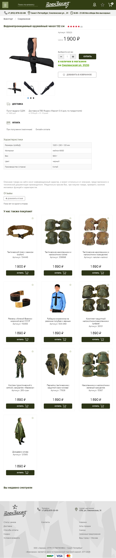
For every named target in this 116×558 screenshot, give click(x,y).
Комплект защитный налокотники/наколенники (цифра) (96, 321)
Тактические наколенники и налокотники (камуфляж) (96, 253)
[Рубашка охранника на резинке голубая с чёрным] (58, 298)
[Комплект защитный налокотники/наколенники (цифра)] (96, 298)
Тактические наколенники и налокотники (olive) (58, 253)
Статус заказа (10, 522)
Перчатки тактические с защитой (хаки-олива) (58, 386)
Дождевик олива (20, 451)
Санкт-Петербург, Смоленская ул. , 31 (49, 13)
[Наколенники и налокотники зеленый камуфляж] (96, 364)
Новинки (83, 522)
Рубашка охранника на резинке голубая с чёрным (58, 319)
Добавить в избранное (78, 74)
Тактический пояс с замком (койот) (20, 253)
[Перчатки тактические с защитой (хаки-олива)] (58, 364)
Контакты (45, 522)
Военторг (8, 18)
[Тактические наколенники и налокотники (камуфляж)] (96, 231)
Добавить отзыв (15, 198)
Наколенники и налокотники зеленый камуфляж (96, 386)
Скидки (7, 534)
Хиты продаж (85, 526)
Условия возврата (12, 538)
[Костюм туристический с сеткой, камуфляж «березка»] (20, 364)
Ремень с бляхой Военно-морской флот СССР (20, 319)
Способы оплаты (11, 530)
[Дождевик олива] (20, 431)
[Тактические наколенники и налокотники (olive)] (58, 231)
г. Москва (94, 538)
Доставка (8, 526)
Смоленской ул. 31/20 (75, 65)
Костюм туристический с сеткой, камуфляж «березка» (20, 386)
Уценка (82, 530)
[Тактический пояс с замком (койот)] (20, 231)
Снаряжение (24, 18)
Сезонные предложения (89, 534)
